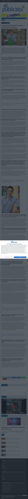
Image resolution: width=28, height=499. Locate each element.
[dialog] (14, 249)
